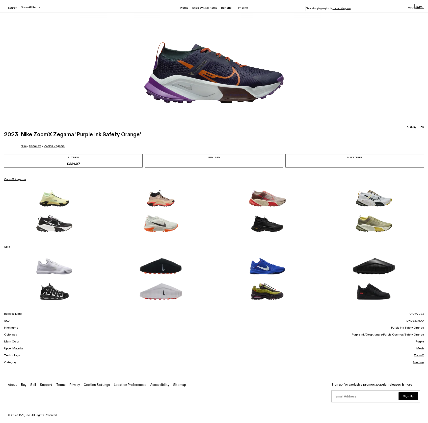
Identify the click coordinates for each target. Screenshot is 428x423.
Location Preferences (130, 385)
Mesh (420, 348)
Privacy (75, 385)
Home (184, 7)
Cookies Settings (97, 385)
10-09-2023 (416, 313)
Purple (420, 341)
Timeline (242, 7)
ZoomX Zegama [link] (15, 179)
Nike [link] (7, 247)
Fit (422, 127)
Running (418, 362)
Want (419, 6)
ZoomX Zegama (54, 146)
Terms (61, 385)
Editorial (226, 7)
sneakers (35, 146)
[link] (54, 198)
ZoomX (419, 355)
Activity (411, 127)
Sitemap (179, 385)
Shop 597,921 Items (204, 7)
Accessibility (159, 385)
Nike (24, 146)
